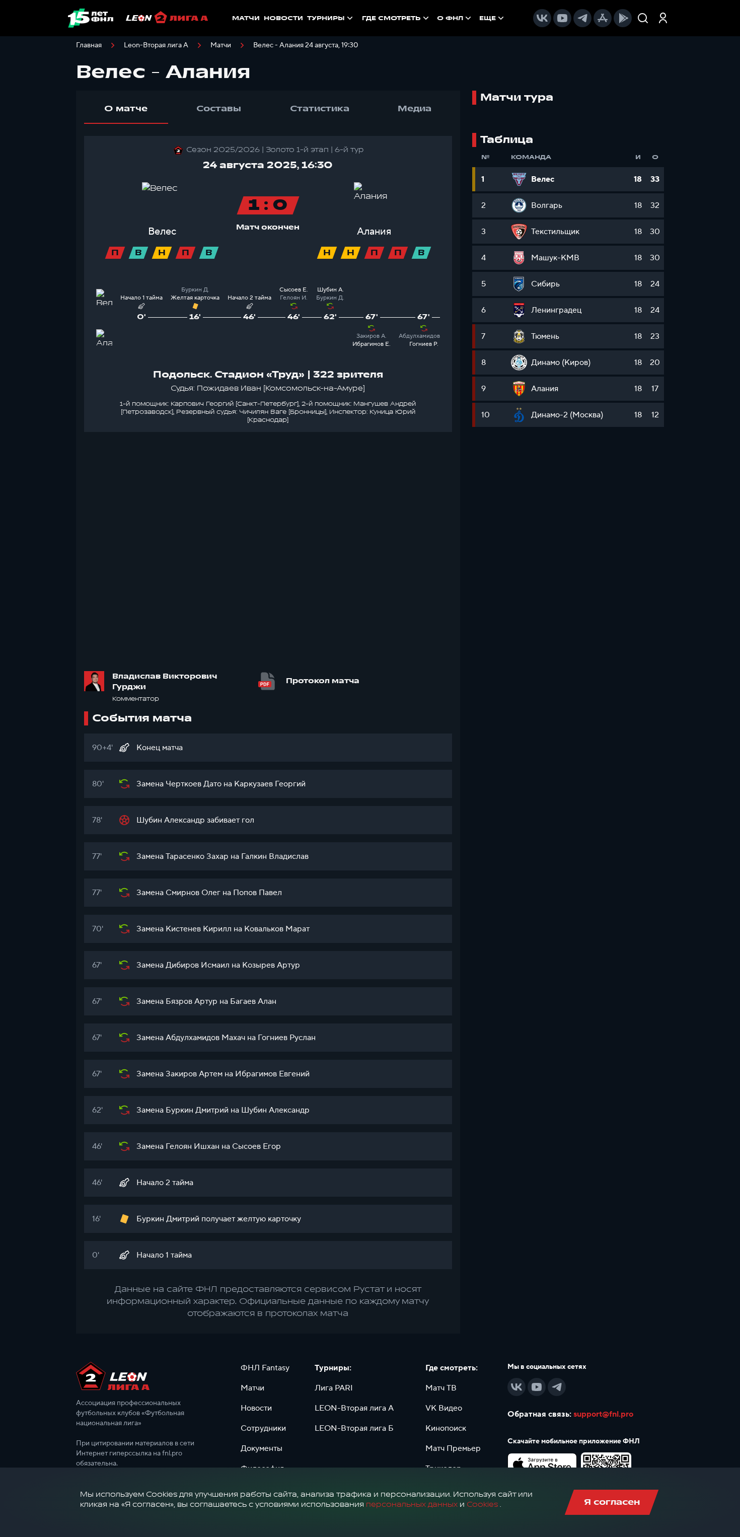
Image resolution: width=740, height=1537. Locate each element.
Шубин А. (330, 290)
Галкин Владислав (275, 856)
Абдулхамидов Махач (205, 1038)
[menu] (434, 18)
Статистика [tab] (319, 108)
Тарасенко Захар (197, 856)
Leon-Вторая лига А (156, 45)
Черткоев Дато (193, 784)
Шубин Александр (170, 820)
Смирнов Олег (193, 893)
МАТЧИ (246, 18)
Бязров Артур (191, 1001)
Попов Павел (257, 893)
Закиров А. (371, 336)
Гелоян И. (294, 298)
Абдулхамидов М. (424, 336)
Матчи (220, 45)
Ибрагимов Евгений (272, 1074)
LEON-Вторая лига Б (354, 1428)
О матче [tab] (125, 108)
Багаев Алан (253, 1001)
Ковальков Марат (277, 929)
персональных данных (412, 1504)
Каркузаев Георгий (270, 784)
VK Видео (443, 1408)
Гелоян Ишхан (192, 1146)
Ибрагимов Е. (371, 344)
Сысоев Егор (256, 1146)
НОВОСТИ (283, 18)
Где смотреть (391, 18)
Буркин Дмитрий (197, 1110)
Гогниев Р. (423, 344)
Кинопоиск (445, 1428)
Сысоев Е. (293, 290)
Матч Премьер (453, 1448)
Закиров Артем (194, 1074)
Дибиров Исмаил (198, 965)
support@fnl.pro (603, 1414)
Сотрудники (263, 1428)
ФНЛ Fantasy (265, 1368)
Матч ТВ (441, 1388)
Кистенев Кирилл (199, 929)
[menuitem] (396, 18)
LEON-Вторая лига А (354, 1408)
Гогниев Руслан (287, 1038)
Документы (261, 1448)
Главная (89, 45)
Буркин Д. (195, 290)
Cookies (482, 1504)
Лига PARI (334, 1388)
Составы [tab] (218, 108)
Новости (256, 1408)
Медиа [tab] (414, 108)
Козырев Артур (271, 965)
